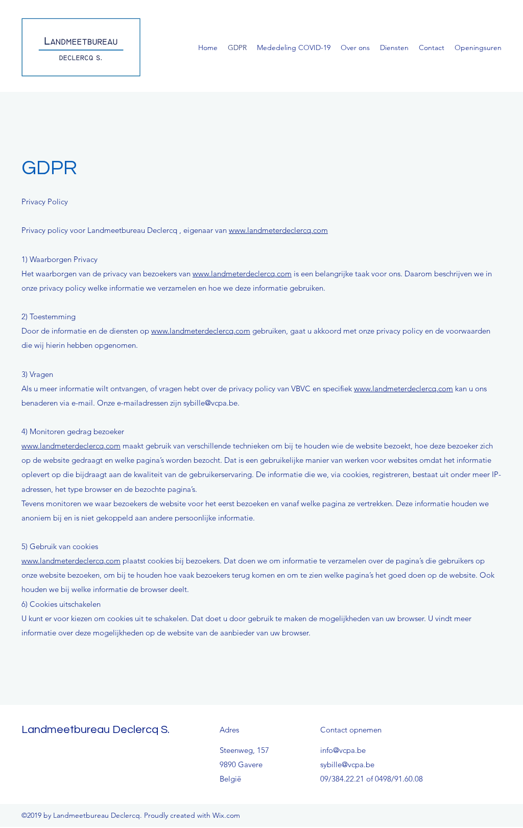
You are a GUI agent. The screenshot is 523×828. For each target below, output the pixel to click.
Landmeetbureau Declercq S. (95, 730)
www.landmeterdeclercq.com (278, 230)
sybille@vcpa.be (347, 764)
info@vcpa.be (343, 750)
